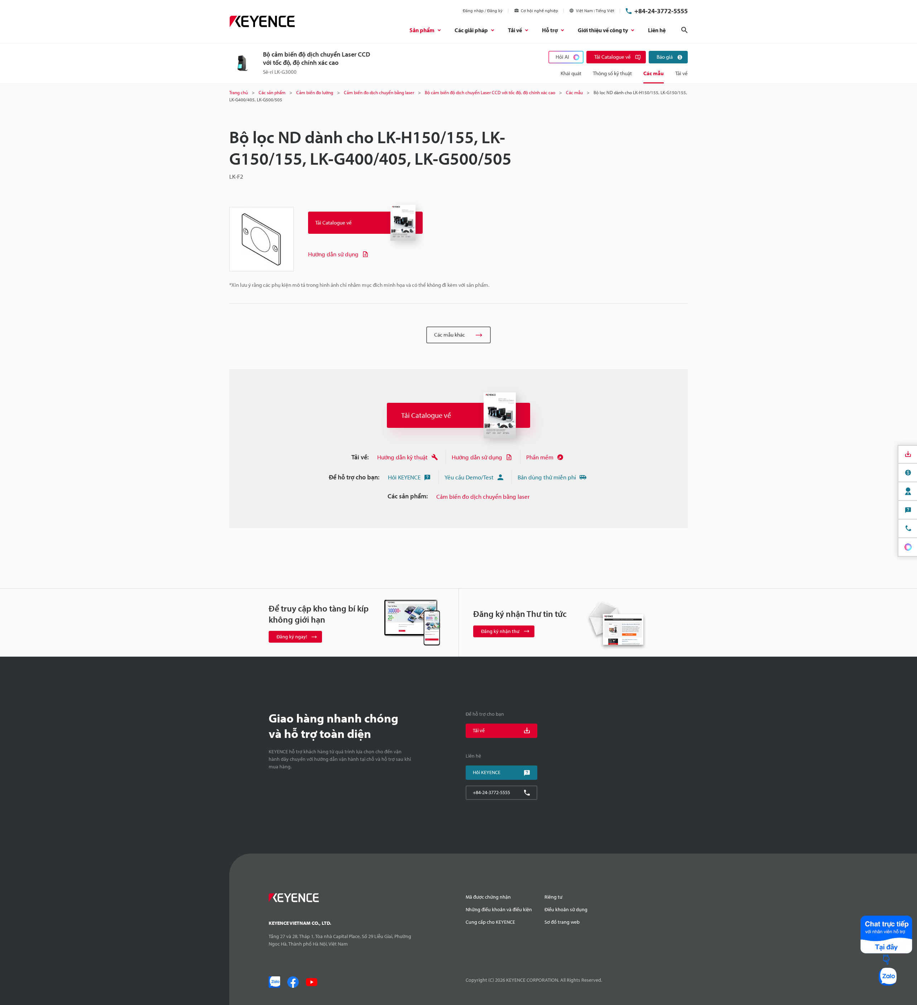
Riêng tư (553, 897)
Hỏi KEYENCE (404, 477)
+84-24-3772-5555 (661, 11)
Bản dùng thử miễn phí (547, 477)
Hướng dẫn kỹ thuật (402, 457)
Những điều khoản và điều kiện (499, 909)
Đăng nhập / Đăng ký (483, 10)
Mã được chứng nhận (488, 897)
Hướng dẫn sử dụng (333, 254)
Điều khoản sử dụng (565, 909)
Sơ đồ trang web (562, 922)
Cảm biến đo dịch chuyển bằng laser (483, 496)
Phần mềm (539, 457)
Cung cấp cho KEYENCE (490, 922)
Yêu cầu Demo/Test (469, 477)
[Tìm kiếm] (684, 30)
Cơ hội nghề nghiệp (539, 10)
